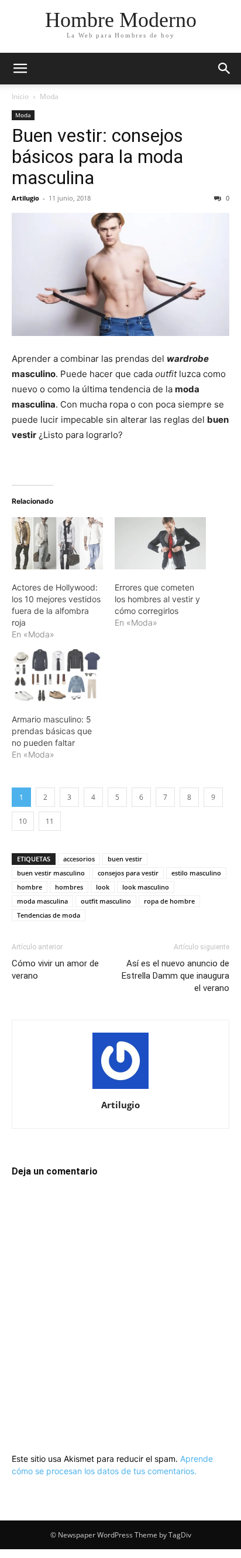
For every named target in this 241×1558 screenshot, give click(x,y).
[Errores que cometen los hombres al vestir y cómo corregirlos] (160, 543)
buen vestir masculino (51, 872)
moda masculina (42, 901)
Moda (49, 96)
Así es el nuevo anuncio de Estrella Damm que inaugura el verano (175, 975)
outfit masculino (106, 901)
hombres (69, 886)
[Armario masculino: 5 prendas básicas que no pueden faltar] (57, 675)
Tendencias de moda (48, 915)
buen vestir (125, 858)
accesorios (79, 858)
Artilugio (25, 198)
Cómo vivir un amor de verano (55, 969)
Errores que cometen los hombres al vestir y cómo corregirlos (157, 599)
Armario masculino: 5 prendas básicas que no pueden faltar (52, 731)
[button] (20, 68)
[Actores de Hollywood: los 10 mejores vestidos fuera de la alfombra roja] (57, 543)
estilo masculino (196, 872)
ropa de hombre (169, 901)
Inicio (20, 96)
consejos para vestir (128, 872)
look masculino (145, 886)
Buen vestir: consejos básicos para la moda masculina (97, 156)
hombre (29, 886)
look (102, 886)
